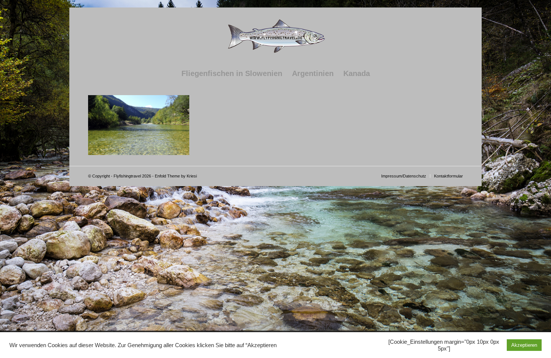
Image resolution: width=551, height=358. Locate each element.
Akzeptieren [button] (524, 345)
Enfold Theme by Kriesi (176, 176)
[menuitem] (232, 73)
